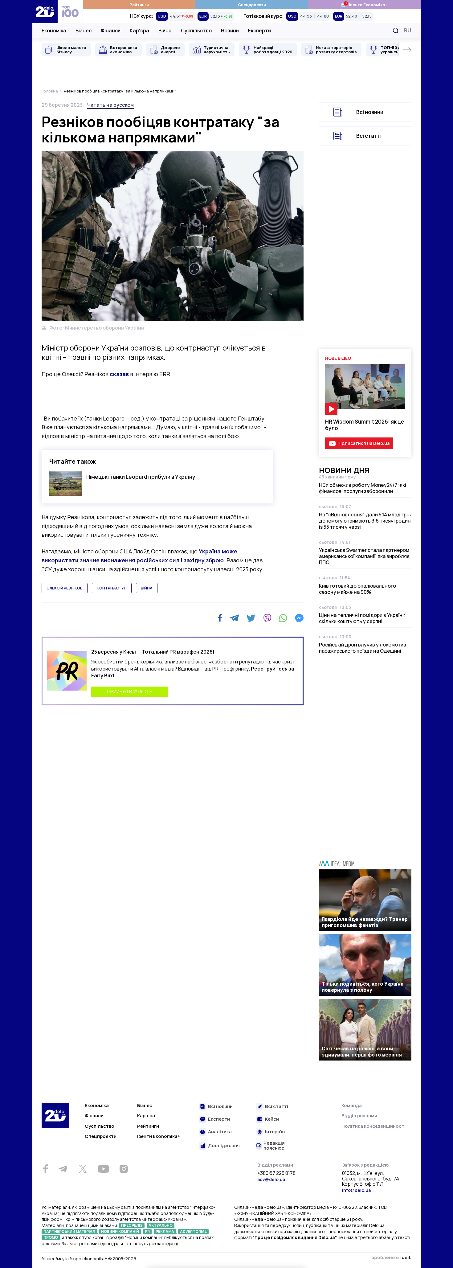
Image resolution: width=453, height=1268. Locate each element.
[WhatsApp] (283, 618)
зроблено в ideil (391, 1258)
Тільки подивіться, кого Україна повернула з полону (362, 987)
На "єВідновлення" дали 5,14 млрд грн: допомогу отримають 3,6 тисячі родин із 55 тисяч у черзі (365, 520)
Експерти (259, 30)
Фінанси (110, 30)
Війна (165, 30)
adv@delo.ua (271, 1179)
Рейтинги (139, 4)
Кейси (272, 1119)
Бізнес (84, 30)
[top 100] (70, 11)
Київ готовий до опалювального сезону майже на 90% (357, 588)
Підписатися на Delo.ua (363, 443)
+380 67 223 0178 (276, 1173)
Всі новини (369, 112)
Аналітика (220, 1132)
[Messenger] (299, 618)
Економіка (54, 30)
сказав (119, 374)
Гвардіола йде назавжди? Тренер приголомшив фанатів (365, 922)
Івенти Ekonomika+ (158, 1136)
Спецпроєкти (252, 4)
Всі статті (369, 135)
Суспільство (196, 30)
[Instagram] (123, 1169)
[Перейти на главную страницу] (45, 11)
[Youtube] (103, 1169)
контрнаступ (112, 588)
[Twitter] (251, 618)
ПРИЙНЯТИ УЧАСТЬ (130, 691)
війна (147, 588)
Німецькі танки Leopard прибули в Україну (140, 476)
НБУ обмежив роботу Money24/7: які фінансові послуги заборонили (362, 488)
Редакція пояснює (274, 1146)
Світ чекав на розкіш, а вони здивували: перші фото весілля (362, 1051)
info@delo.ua (356, 1190)
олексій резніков (65, 588)
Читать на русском (110, 104)
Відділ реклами (359, 1115)
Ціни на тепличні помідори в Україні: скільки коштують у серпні (362, 618)
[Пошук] (396, 30)
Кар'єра (139, 30)
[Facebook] (220, 618)
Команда (351, 1105)
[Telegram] (234, 618)
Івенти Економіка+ (364, 4)
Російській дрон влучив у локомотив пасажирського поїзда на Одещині (362, 647)
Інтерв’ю (275, 1132)
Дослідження (224, 1145)
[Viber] (267, 618)
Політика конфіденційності (373, 1126)
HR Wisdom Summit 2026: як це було (364, 425)
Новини (230, 30)
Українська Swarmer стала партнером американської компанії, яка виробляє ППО (364, 556)
